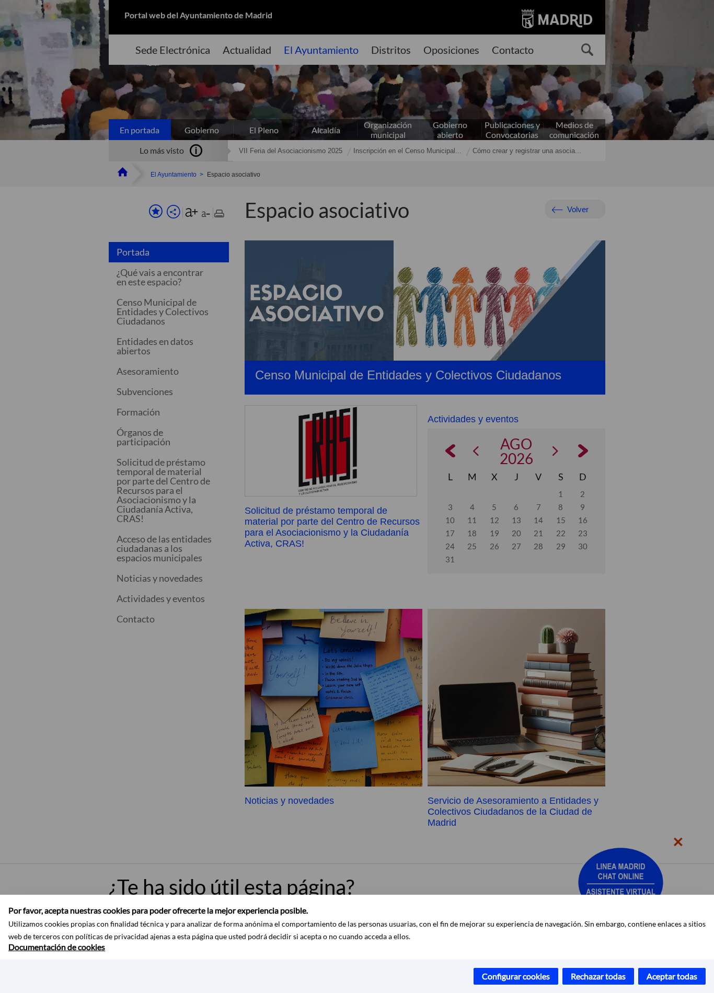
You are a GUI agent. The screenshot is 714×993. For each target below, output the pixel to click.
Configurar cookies (516, 976)
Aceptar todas (672, 976)
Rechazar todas (598, 976)
